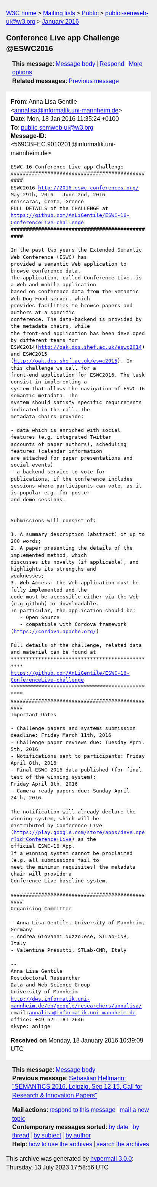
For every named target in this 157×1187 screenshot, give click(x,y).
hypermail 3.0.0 (111, 1158)
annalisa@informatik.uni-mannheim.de (66, 110)
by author (78, 1135)
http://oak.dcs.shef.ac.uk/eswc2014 (90, 347)
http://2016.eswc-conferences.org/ (88, 188)
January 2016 (60, 21)
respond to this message (82, 1110)
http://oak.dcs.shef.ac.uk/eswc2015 (65, 361)
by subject (47, 1135)
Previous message (94, 81)
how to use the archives (60, 1144)
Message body (75, 64)
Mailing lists (59, 13)
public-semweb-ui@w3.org (57, 127)
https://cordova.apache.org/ (55, 631)
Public (90, 13)
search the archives (122, 1144)
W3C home (21, 13)
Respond (111, 64)
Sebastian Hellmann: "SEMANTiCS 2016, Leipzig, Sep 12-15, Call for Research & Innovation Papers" (77, 1087)
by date (118, 1127)
